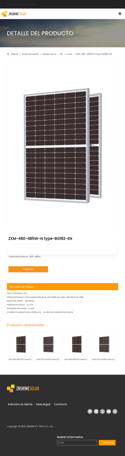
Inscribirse (108, 442)
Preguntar (28, 269)
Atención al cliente (20, 404)
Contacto (60, 404)
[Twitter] (102, 411)
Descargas (43, 404)
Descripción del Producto (21, 287)
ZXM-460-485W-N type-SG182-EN (76, 359)
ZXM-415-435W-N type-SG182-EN (104, 359)
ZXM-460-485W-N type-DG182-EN (20, 359)
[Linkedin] (96, 411)
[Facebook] (90, 411)
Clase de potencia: (18, 256)
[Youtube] (108, 411)
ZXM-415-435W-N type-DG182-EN (48, 359)
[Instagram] (114, 411)
